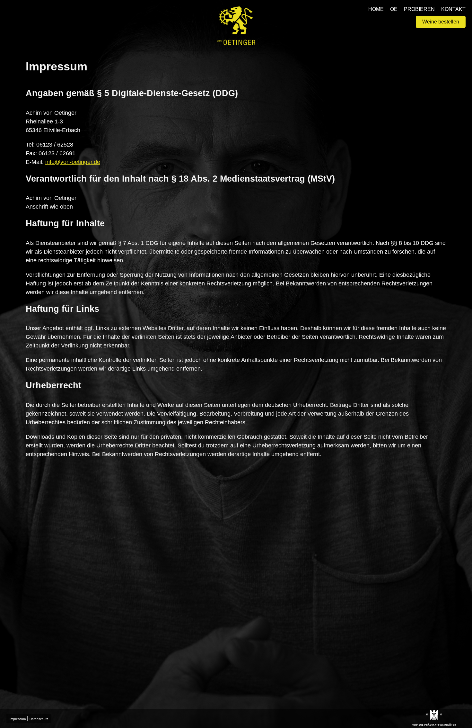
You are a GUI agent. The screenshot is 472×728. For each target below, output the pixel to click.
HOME (376, 9)
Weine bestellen (440, 21)
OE (394, 9)
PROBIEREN (419, 9)
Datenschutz (39, 719)
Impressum (18, 719)
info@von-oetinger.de (72, 162)
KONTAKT (453, 9)
